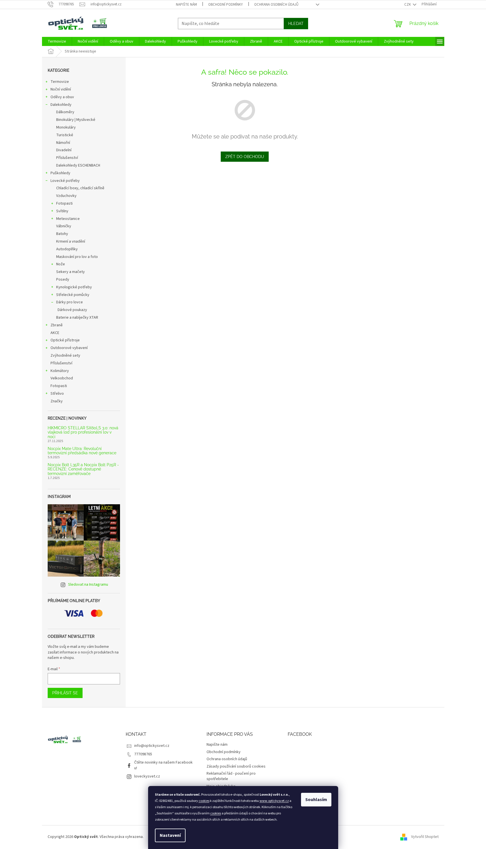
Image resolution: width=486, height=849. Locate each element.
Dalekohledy (61, 105)
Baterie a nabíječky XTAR (77, 317)
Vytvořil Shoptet (425, 837)
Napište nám (186, 4)
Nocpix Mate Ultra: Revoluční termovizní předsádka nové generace (82, 451)
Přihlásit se (65, 693)
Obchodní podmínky (225, 4)
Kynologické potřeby (74, 287)
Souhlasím (316, 800)
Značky (57, 401)
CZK (408, 4)
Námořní (63, 143)
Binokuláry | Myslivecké (75, 120)
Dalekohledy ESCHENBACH (78, 165)
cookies (204, 800)
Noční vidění (61, 89)
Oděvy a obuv (62, 97)
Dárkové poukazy (72, 310)
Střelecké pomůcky (72, 295)
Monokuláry (66, 127)
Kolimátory (60, 371)
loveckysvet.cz (147, 776)
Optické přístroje (65, 340)
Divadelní (63, 150)
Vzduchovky (66, 196)
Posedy (62, 279)
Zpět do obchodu (244, 156)
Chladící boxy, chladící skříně (80, 188)
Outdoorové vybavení (69, 348)
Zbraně (57, 325)
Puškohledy (60, 173)
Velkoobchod (62, 378)
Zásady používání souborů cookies (236, 766)
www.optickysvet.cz (274, 800)
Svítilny (62, 211)
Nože (60, 264)
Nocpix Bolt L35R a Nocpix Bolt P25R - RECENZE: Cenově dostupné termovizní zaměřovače (83, 469)
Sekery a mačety (70, 272)
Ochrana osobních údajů (276, 4)
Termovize (60, 82)
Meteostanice (68, 219)
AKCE (55, 333)
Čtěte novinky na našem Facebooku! (163, 765)
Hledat (296, 23)
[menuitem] (57, 41)
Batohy (62, 234)
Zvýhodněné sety (65, 355)
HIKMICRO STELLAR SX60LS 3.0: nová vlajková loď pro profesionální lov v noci (83, 432)
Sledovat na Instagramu (88, 584)
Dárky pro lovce (69, 302)
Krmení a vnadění (70, 241)
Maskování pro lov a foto (77, 257)
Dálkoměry (65, 112)
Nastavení (170, 835)
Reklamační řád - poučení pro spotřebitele (231, 776)
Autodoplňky (67, 249)
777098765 (143, 754)
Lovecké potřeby (65, 181)
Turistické (64, 135)
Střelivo (57, 393)
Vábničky (63, 226)
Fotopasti (64, 203)
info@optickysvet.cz (151, 746)
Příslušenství (67, 158)
